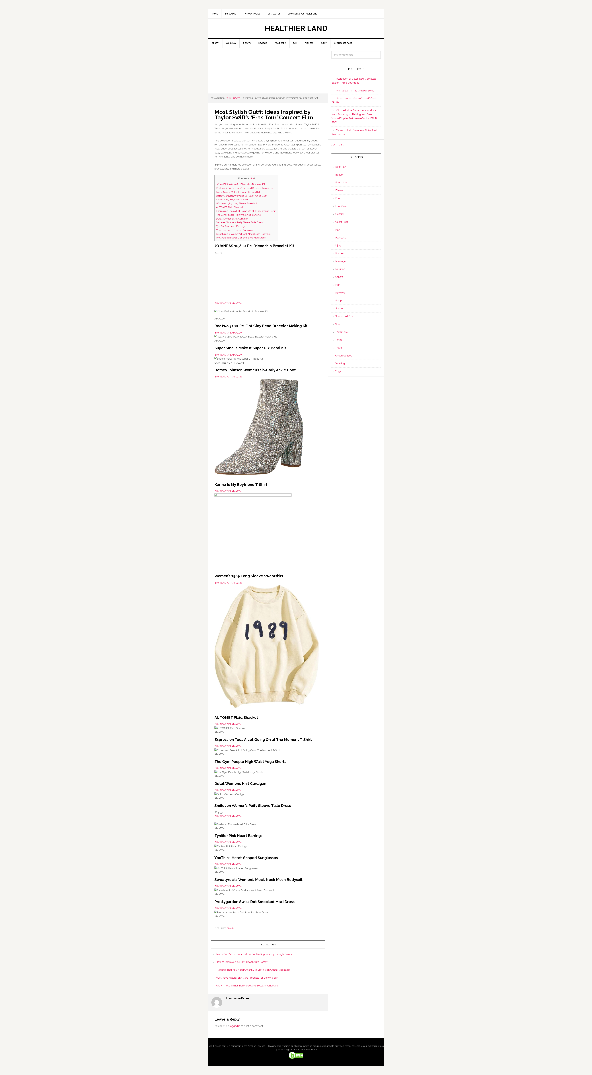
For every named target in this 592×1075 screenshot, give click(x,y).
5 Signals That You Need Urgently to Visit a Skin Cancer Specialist (253, 969)
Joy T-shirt (337, 144)
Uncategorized (343, 355)
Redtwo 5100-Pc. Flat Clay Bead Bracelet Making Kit (245, 188)
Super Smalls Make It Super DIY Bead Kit (238, 192)
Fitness (339, 190)
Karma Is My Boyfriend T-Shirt (232, 199)
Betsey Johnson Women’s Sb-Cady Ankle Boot (241, 196)
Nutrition (340, 269)
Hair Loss (340, 237)
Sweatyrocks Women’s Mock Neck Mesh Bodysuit (243, 234)
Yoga (338, 371)
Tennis (339, 339)
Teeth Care (341, 332)
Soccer (339, 308)
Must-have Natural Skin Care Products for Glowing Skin (247, 977)
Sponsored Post (344, 316)
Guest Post (341, 221)
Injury (338, 245)
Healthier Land (296, 28)
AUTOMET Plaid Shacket (229, 207)
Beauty (230, 928)
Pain (337, 284)
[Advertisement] (268, 70)
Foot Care (341, 206)
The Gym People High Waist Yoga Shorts (238, 214)
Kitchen (339, 253)
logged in (235, 1026)
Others (339, 276)
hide (252, 178)
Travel (338, 347)
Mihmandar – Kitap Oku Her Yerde (355, 90)
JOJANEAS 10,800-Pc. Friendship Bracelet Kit (240, 184)
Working (340, 363)
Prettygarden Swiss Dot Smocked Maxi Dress (240, 237)
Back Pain (340, 166)
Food (338, 198)
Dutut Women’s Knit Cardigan (232, 218)
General (339, 214)
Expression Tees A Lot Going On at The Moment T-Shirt (246, 211)
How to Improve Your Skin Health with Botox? (242, 962)
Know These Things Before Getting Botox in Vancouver (247, 985)
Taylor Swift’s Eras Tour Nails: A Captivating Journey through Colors (254, 954)
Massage (340, 261)
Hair (337, 229)
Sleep (338, 300)
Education (341, 182)
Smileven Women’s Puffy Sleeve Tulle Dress (239, 222)
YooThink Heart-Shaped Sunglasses (235, 230)
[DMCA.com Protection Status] (296, 1057)
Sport (338, 324)
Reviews (340, 292)
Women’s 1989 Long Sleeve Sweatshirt (237, 203)
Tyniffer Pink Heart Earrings (230, 226)
